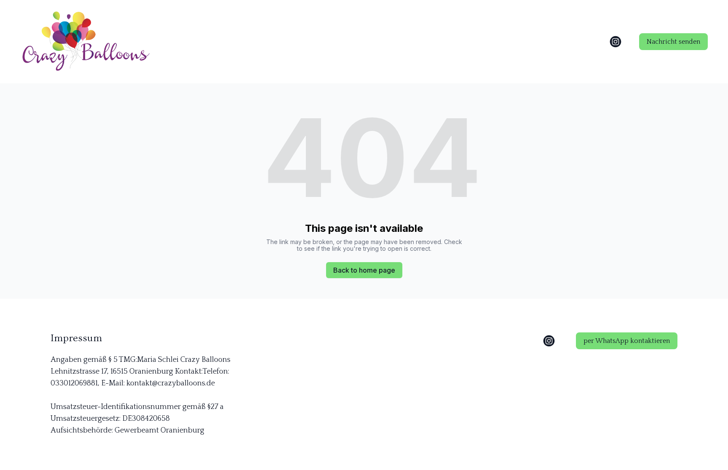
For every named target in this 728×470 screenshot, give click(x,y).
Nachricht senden (673, 41)
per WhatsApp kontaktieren (626, 341)
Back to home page (364, 270)
